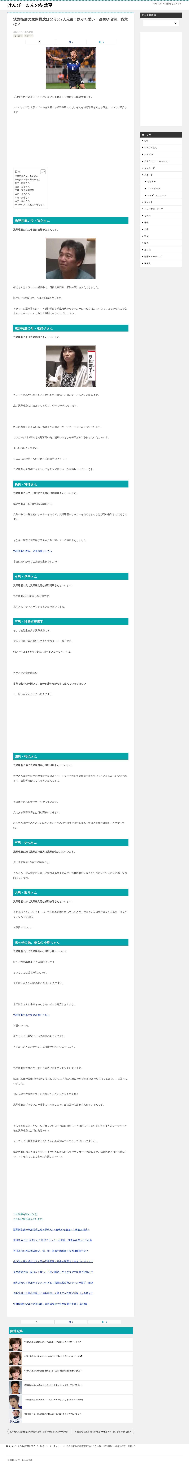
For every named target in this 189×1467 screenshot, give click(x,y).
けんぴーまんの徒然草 (30, 5)
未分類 (147, 250)
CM (146, 141)
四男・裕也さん (22, 194)
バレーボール (153, 188)
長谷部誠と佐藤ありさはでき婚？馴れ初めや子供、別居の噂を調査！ (103, 1432)
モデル (147, 215)
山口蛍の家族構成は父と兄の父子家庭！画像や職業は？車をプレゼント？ (53, 1261)
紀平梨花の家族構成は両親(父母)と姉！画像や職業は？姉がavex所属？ (39, 1432)
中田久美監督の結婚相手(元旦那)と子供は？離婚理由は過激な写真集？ (53, 1371)
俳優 (146, 222)
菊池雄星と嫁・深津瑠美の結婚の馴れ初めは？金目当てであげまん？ (52, 1414)
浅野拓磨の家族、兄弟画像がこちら (32, 551)
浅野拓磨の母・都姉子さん (27, 179)
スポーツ (28, 36)
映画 (146, 243)
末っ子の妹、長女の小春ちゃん (30, 204)
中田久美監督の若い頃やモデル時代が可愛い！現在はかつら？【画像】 (53, 1356)
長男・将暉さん (22, 183)
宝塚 (146, 236)
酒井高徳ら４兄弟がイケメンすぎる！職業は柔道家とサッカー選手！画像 (53, 1282)
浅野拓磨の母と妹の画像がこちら (31, 1015)
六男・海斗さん (22, 201)
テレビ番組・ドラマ (153, 209)
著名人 (147, 263)
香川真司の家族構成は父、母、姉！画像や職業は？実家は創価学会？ (50, 1251)
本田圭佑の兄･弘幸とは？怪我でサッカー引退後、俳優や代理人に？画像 (52, 1240)
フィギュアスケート (156, 195)
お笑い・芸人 (150, 147)
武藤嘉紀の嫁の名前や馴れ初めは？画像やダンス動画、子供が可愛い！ (53, 1385)
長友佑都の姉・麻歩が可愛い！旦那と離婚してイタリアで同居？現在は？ (53, 1272)
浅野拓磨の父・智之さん (26, 176)
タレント (148, 202)
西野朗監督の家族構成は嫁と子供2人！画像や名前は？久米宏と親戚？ (51, 1229)
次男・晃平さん (22, 187)
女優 (146, 229)
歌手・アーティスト (153, 256)
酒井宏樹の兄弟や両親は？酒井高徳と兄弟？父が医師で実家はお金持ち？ (53, 1293)
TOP (22, 1446)
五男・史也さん (22, 197)
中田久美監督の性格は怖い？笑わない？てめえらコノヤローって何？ (52, 1342)
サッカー (18, 36)
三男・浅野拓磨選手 (24, 190)
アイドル (148, 154)
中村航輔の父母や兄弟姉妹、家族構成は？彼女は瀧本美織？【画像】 (50, 1304)
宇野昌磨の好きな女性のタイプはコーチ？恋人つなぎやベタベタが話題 (53, 1400)
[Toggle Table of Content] (41, 171)
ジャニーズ (149, 168)
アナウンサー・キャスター (156, 161)
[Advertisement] (70, 141)
